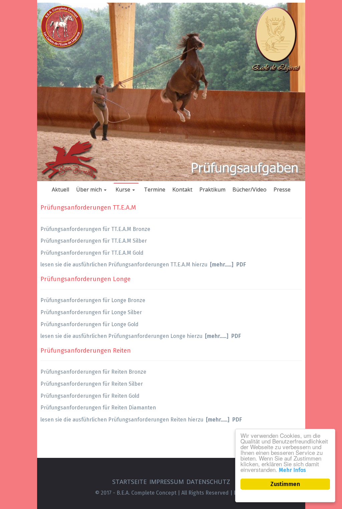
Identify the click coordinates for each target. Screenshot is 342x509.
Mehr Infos (292, 470)
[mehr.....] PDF (228, 264)
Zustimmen (285, 484)
